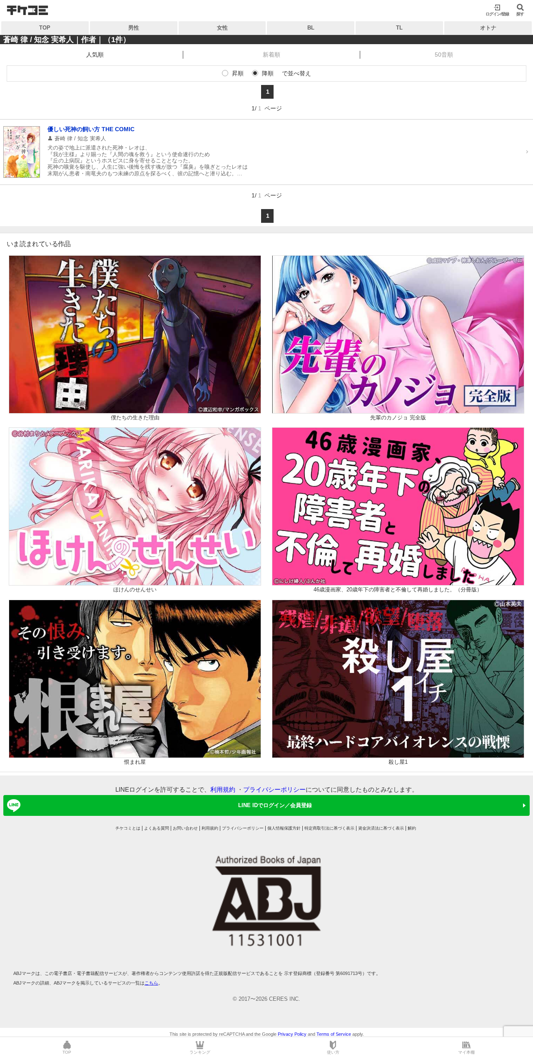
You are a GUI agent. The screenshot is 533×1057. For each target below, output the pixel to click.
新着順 (271, 54)
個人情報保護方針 (284, 828)
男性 (133, 28)
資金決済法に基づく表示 (381, 828)
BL (310, 28)
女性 (222, 28)
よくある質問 (156, 828)
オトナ (488, 28)
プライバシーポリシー (274, 789)
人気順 (95, 54)
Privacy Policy (292, 1034)
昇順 (238, 73)
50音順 (444, 54)
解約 (412, 828)
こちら (151, 982)
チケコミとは (127, 828)
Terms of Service (333, 1034)
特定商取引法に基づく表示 (329, 828)
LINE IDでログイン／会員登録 (275, 805)
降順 (268, 73)
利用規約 (222, 789)
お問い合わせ (185, 828)
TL (399, 28)
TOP (44, 28)
